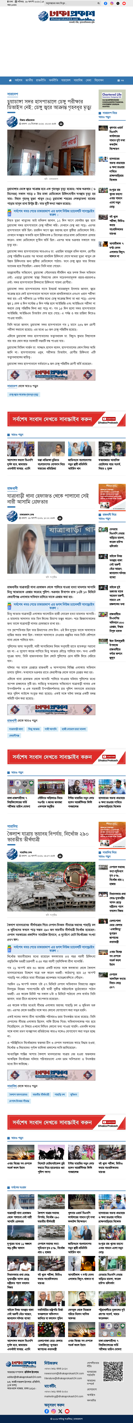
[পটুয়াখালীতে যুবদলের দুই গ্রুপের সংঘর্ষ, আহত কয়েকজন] (112, 1298)
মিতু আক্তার (33, 729)
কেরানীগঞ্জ (14, 735)
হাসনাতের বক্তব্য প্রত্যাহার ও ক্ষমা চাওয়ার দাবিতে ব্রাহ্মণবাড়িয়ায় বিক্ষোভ (112, 802)
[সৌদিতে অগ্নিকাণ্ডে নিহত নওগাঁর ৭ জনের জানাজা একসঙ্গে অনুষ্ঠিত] (51, 786)
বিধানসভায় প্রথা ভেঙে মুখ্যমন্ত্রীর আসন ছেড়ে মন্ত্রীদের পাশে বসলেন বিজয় (117, 902)
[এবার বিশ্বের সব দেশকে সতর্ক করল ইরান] (21, 1152)
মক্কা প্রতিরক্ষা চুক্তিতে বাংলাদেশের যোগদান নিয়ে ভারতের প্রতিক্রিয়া (51, 464)
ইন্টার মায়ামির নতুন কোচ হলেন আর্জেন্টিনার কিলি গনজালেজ (81, 802)
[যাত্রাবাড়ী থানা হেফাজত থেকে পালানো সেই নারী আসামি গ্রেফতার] (51, 549)
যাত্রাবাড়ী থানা (16, 729)
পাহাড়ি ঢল (60, 1094)
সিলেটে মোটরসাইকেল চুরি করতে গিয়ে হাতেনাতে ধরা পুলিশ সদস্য (51, 1168)
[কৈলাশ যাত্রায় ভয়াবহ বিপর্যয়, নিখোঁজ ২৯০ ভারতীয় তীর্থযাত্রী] (51, 886)
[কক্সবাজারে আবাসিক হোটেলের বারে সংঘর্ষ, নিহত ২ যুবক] (112, 449)
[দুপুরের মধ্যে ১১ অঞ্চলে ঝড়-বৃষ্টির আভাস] (21, 1232)
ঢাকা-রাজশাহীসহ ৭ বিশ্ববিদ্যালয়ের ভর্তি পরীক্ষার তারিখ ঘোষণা (18, 802)
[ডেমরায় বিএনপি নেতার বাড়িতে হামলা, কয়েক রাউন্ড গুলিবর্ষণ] (112, 1263)
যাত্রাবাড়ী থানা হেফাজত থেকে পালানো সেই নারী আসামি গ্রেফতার (19, 1217)
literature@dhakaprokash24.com (63, 1378)
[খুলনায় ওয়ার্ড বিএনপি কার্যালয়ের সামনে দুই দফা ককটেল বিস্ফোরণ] (81, 1201)
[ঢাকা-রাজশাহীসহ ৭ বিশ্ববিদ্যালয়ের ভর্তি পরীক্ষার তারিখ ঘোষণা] (21, 786)
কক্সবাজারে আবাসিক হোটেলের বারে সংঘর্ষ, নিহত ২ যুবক (110, 464)
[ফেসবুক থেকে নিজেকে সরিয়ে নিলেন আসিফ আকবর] (81, 1298)
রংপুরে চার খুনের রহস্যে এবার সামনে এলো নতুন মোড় (115, 198)
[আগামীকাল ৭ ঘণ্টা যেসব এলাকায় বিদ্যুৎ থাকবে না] (81, 1263)
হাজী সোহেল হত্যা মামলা (74, 729)
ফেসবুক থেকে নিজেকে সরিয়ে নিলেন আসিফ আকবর (79, 1314)
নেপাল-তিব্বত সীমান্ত (19, 1101)
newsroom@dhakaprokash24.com (64, 1373)
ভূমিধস (73, 1094)
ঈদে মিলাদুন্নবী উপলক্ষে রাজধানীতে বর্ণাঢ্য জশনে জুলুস (116, 649)
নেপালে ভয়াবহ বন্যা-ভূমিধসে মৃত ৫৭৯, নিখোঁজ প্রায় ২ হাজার (117, 875)
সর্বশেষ (18, 80)
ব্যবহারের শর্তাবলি (91, 1373)
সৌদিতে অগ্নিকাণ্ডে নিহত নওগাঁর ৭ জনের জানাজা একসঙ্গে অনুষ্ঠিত (50, 802)
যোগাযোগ (92, 1389)
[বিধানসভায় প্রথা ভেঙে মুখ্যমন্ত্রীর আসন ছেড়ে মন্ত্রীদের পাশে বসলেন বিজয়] (21, 1263)
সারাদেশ (66, 80)
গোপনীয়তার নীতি (93, 1364)
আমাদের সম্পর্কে (91, 1382)
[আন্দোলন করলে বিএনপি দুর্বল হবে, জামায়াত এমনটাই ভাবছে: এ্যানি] (21, 449)
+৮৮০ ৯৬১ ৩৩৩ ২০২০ (56, 1391)
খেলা (88, 80)
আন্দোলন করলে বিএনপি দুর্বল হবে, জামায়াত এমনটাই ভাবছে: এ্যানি (20, 464)
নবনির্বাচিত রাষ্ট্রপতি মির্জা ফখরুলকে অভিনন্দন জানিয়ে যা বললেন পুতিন (50, 1314)
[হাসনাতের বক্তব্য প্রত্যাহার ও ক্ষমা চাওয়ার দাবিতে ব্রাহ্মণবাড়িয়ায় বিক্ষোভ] (112, 786)
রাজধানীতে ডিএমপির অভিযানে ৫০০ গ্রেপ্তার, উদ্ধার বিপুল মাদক (116, 622)
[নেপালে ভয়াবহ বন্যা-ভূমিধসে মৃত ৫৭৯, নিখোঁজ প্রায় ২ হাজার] (51, 1232)
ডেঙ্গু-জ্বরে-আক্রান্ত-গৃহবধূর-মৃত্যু (23, 394)
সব (122, 80)
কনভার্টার (91, 1400)
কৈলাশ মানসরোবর (18, 1094)
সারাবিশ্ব (78, 80)
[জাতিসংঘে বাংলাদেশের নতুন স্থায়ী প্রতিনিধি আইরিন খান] (81, 449)
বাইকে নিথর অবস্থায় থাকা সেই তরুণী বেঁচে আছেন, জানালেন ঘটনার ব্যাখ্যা (20, 1314)
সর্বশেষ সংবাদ (18, 1187)
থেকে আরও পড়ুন (22, 386)
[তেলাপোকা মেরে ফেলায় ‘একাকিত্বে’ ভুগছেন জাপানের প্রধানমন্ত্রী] (51, 1329)
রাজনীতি (41, 80)
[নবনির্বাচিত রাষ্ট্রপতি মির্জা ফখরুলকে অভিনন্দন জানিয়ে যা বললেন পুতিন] (51, 1298)
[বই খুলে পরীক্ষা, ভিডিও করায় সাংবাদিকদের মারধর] (112, 1152)
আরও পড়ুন (17, 435)
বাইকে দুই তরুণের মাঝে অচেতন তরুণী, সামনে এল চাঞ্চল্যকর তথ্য (117, 595)
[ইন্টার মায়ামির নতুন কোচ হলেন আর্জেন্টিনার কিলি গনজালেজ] (81, 786)
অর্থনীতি (53, 80)
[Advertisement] (66, 52)
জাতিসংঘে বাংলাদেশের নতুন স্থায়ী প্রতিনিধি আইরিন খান (79, 464)
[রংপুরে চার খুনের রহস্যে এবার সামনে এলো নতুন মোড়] (112, 1232)
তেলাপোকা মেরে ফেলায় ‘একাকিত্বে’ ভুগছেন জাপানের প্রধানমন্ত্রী (50, 1345)
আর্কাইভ (91, 1395)
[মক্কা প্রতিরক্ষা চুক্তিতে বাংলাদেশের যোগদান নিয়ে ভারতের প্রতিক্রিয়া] (51, 449)
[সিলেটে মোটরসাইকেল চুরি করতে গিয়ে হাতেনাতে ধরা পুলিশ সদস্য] (51, 1152)
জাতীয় (29, 80)
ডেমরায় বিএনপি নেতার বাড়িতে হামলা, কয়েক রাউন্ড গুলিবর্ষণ (117, 537)
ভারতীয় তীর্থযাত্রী (41, 1094)
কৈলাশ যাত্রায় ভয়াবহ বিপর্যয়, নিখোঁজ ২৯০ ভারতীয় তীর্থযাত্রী (48, 1217)
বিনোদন (99, 80)
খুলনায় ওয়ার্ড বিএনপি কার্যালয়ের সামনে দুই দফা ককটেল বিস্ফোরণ (81, 1217)
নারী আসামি (50, 729)
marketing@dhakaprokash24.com (63, 1396)
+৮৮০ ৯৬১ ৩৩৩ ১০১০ (56, 1368)
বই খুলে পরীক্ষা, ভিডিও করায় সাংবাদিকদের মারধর (111, 1168)
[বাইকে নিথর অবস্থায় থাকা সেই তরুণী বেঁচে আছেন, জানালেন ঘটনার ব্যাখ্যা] (21, 1298)
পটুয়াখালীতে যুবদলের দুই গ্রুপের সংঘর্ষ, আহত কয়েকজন (112, 1314)
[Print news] (61, 123)
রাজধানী (12, 488)
